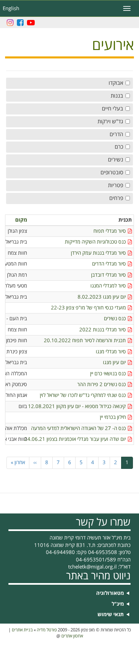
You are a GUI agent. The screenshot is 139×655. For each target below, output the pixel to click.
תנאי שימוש (111, 614)
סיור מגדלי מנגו (111, 351)
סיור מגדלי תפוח (109, 231)
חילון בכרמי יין (113, 417)
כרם (119, 147)
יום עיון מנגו (114, 362)
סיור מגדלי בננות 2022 (102, 329)
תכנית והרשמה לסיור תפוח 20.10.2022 (85, 340)
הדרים (116, 134)
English (11, 8)
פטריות (115, 185)
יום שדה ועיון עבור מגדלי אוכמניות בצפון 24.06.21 (78, 439)
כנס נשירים (115, 318)
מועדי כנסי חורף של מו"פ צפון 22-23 (88, 307)
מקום (21, 220)
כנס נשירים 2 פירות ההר (101, 384)
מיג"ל (118, 604)
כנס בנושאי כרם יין (108, 373)
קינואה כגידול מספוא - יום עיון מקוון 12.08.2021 (78, 406)
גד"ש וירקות (110, 121)
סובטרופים (112, 172)
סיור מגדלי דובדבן (108, 275)
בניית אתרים (22, 630)
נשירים (115, 159)
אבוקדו (116, 83)
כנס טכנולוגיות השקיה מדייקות (95, 242)
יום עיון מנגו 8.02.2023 (102, 297)
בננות (117, 96)
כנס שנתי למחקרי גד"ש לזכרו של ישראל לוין (83, 395)
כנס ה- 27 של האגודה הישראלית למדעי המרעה (78, 428)
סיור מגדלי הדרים (109, 264)
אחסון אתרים (72, 636)
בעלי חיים (112, 108)
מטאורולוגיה (110, 593)
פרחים (116, 198)
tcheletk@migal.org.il (92, 567)
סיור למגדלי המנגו (108, 285)
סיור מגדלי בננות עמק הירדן (98, 253)
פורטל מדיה (47, 630)
